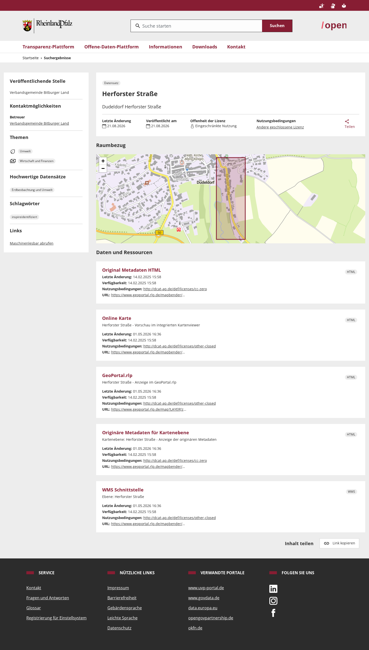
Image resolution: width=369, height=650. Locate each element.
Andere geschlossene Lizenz (280, 127)
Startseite (31, 57)
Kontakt (236, 47)
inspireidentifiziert (24, 217)
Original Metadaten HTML (131, 270)
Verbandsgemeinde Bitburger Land (39, 123)
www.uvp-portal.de (206, 588)
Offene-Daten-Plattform (111, 47)
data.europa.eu (202, 608)
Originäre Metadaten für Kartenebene (145, 433)
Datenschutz (119, 628)
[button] (103, 161)
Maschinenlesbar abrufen (31, 243)
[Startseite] (47, 25)
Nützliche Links (137, 572)
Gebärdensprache (124, 608)
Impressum (118, 588)
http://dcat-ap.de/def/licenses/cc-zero (175, 288)
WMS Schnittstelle (123, 490)
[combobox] (196, 26)
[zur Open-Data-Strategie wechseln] (333, 25)
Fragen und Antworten (47, 598)
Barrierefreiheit (122, 598)
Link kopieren (344, 543)
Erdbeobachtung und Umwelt (32, 190)
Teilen (350, 126)
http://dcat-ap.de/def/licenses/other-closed (179, 346)
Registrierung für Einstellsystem (56, 618)
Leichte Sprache (122, 618)
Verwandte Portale (222, 572)
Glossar (33, 608)
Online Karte (116, 318)
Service (46, 572)
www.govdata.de (203, 598)
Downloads (204, 47)
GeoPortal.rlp (117, 375)
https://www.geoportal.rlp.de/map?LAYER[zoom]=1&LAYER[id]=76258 (169, 409)
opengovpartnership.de (210, 618)
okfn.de (195, 628)
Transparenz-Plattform (48, 47)
